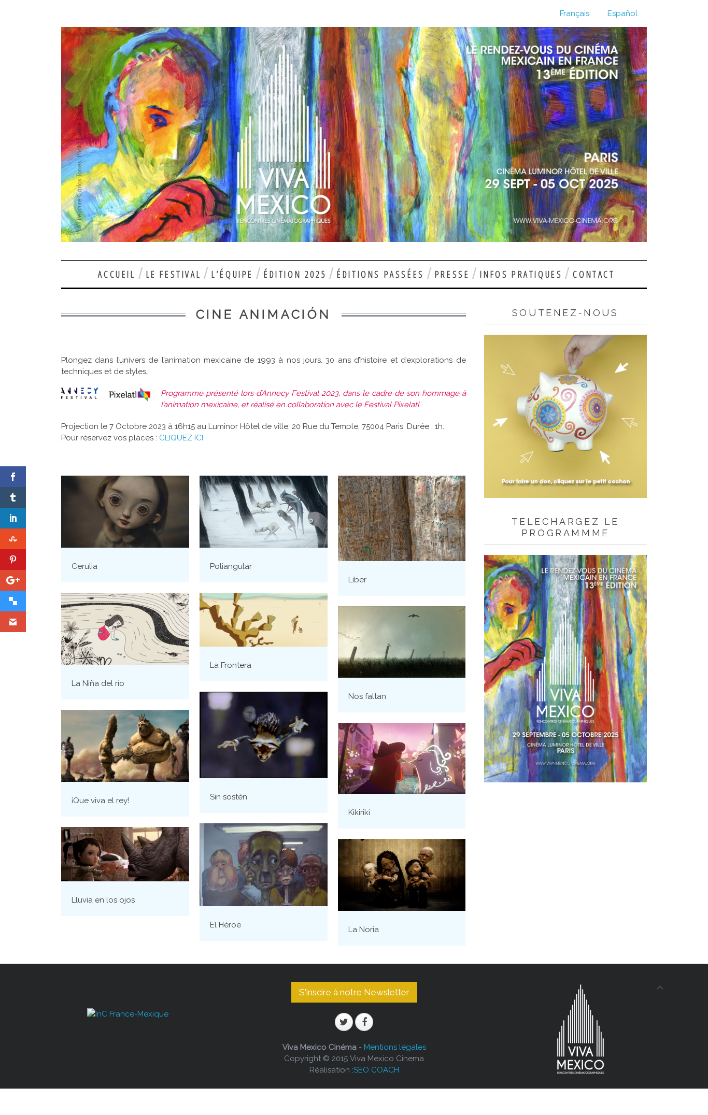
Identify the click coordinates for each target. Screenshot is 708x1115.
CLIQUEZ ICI (182, 437)
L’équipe (232, 274)
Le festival (174, 274)
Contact (594, 274)
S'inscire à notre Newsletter (354, 992)
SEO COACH (376, 1070)
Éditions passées (380, 274)
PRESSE (452, 274)
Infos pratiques (521, 274)
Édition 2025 (295, 274)
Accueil (116, 274)
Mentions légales (395, 1047)
